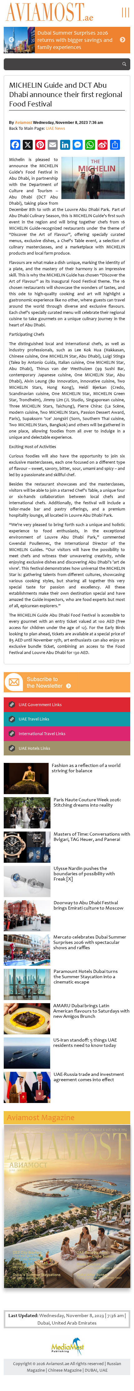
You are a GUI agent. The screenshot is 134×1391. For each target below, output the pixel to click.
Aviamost (23, 122)
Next (122, 40)
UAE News (55, 128)
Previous (11, 40)
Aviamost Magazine (40, 1117)
